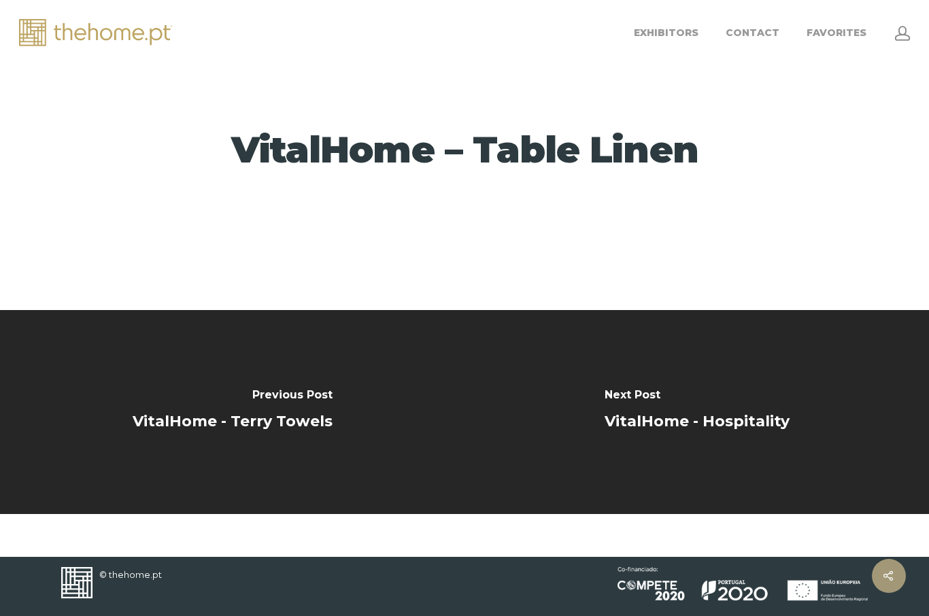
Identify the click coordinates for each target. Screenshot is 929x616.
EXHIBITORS (666, 33)
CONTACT (752, 33)
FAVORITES (836, 33)
